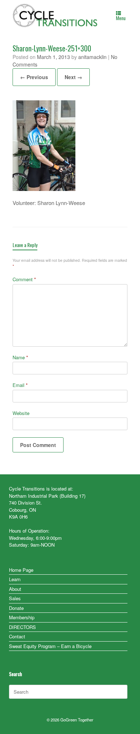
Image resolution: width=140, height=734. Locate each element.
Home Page (21, 569)
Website (21, 413)
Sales (15, 598)
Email (20, 385)
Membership (21, 617)
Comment (24, 279)
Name (20, 357)
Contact (17, 636)
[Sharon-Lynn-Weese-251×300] (44, 188)
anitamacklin (92, 56)
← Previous (34, 77)
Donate (16, 608)
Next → (73, 77)
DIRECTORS (22, 627)
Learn (14, 579)
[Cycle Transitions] (55, 15)
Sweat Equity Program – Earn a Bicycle (50, 646)
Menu (121, 18)
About (15, 588)
